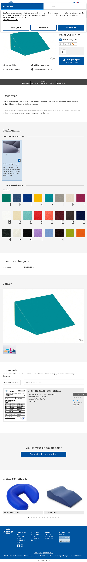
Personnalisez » (43, 28)
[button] (12, 382)
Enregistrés (77, 400)
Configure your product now (73, 61)
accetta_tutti (71, 28)
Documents (61, 83)
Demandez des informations (43, 454)
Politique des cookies (10, 20)
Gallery (52, 83)
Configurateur (35, 83)
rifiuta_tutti (16, 28)
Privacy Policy (38, 553)
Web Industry (46, 560)
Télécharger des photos (42, 65)
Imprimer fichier (10, 65)
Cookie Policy (48, 553)
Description (26, 83)
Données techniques (43, 82)
